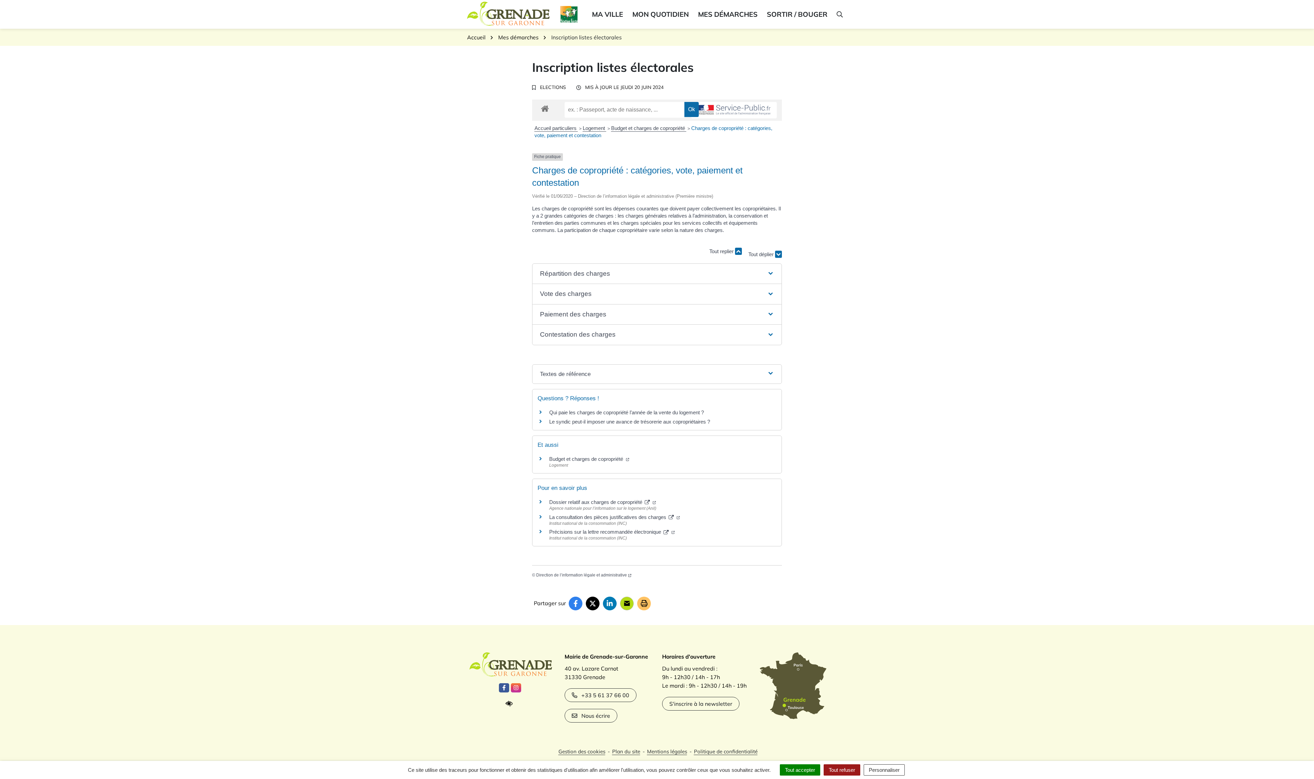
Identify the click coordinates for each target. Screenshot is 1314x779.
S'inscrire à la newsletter (700, 703)
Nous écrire (595, 715)
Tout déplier (761, 248)
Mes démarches (728, 14)
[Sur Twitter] (593, 603)
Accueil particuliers (556, 128)
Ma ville (607, 14)
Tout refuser (842, 770)
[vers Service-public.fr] (734, 110)
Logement (594, 128)
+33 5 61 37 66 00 (605, 695)
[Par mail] (627, 603)
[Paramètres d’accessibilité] (510, 704)
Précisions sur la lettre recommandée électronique (605, 532)
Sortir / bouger (797, 14)
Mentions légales (667, 751)
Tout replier (722, 251)
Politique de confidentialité (726, 751)
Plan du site (626, 751)
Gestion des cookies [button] (581, 751)
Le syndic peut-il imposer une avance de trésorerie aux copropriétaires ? (629, 422)
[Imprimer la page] (644, 603)
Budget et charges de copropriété (648, 128)
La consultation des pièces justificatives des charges (608, 517)
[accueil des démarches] (545, 107)
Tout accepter (800, 770)
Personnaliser (884, 770)
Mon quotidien (660, 14)
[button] (839, 14)
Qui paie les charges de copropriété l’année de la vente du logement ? (626, 412)
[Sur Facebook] (575, 603)
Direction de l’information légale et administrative (581, 575)
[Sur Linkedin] (610, 603)
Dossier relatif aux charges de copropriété (596, 502)
